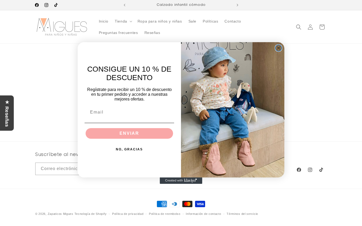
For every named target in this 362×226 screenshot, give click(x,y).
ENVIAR (129, 133)
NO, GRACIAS (129, 149)
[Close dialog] (278, 48)
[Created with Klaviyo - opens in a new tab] (181, 180)
